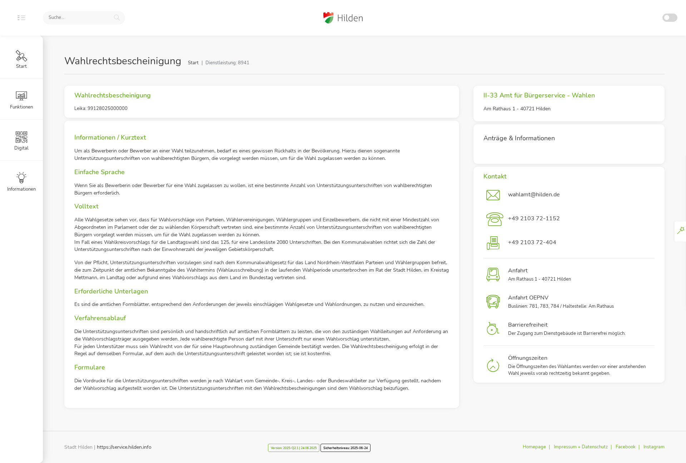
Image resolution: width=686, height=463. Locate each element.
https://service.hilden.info (124, 447)
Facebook (626, 447)
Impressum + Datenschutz (581, 447)
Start (193, 63)
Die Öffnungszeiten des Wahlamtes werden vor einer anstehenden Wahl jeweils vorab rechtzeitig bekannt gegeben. (577, 365)
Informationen (21, 189)
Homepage (534, 447)
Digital (21, 148)
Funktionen (21, 107)
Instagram (654, 447)
